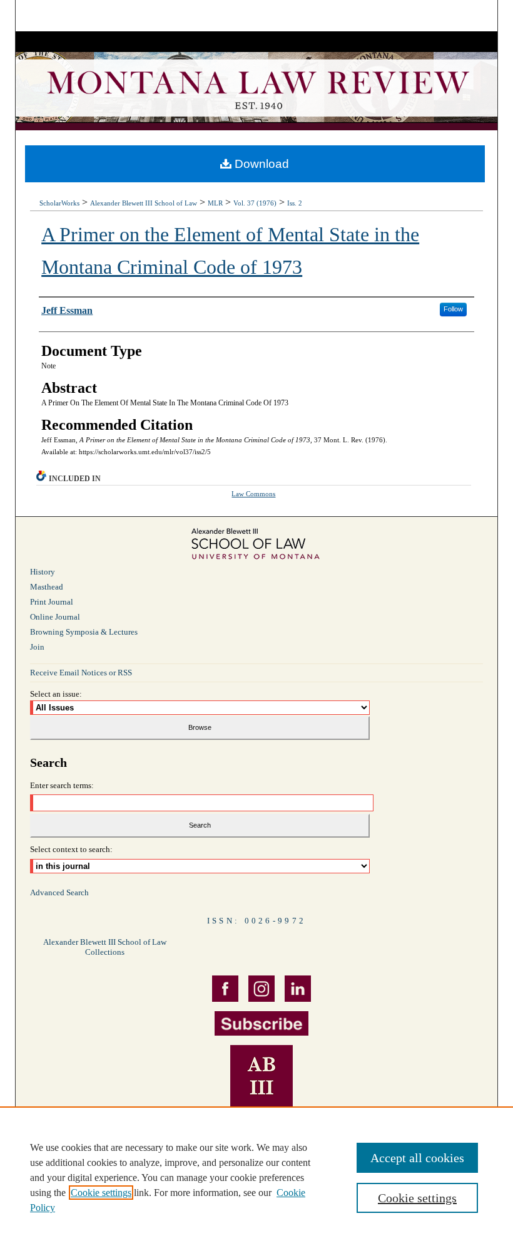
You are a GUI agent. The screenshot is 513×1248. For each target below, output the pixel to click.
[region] (256, 1177)
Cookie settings (101, 1192)
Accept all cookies (417, 1158)
